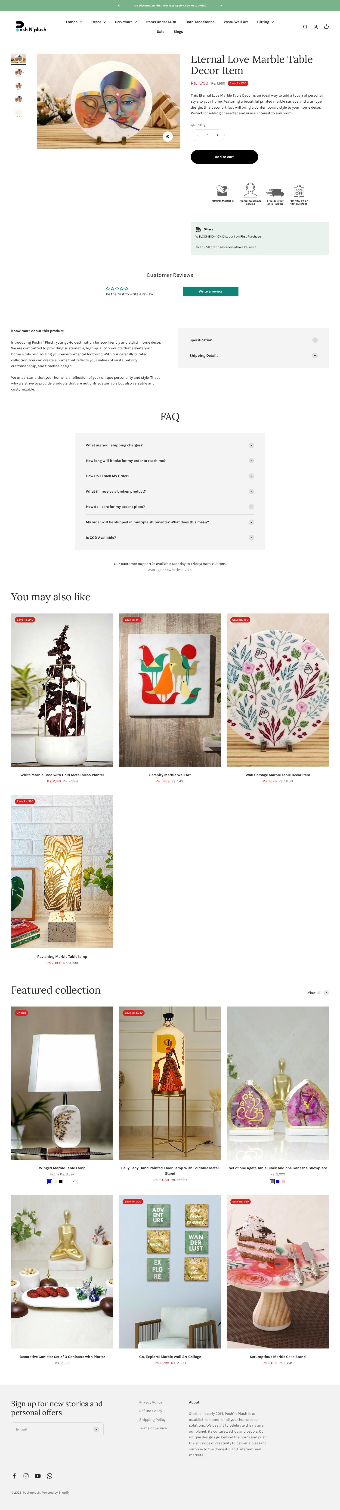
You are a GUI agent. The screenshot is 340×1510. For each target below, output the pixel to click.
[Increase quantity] (217, 135)
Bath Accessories (199, 22)
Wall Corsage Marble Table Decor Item (278, 775)
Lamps (71, 22)
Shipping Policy (152, 1419)
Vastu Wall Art (236, 22)
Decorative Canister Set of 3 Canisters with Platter (62, 1356)
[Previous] (119, 5)
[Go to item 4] (18, 99)
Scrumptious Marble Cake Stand (278, 1356)
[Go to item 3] (18, 86)
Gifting (263, 22)
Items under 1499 (161, 22)
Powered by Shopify (55, 1493)
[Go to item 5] (18, 113)
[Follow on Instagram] (26, 1476)
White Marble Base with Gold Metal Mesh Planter (62, 775)
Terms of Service (153, 1428)
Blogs (178, 31)
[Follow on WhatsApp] (49, 1476)
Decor (96, 22)
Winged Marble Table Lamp (62, 1168)
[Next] (221, 5)
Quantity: (198, 124)
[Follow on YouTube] (38, 1476)
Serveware (123, 22)
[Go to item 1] (18, 59)
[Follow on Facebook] (14, 1476)
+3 (74, 1181)
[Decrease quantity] (197, 135)
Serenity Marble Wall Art (170, 775)
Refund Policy (150, 1411)
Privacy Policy (150, 1402)
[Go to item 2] (18, 72)
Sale (160, 31)
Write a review (211, 291)
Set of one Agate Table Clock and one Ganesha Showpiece (278, 1168)
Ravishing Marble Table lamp (62, 956)
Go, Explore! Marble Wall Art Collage (170, 1356)
